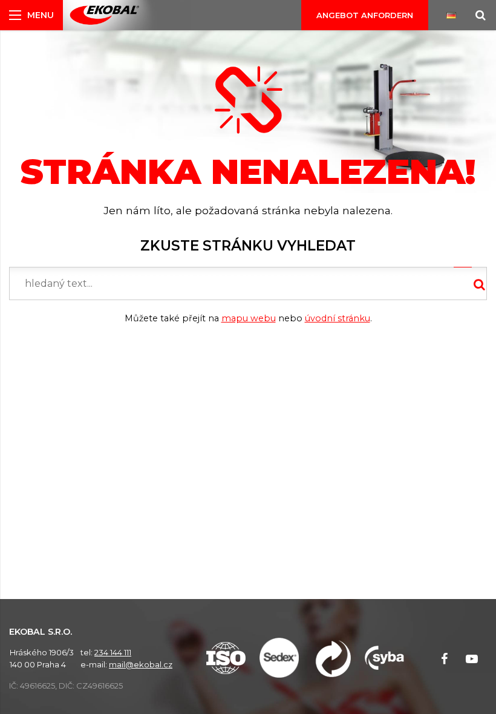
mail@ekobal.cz (140, 664)
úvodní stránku (337, 318)
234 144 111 (112, 652)
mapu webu (248, 318)
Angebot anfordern (364, 15)
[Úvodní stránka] (104, 15)
